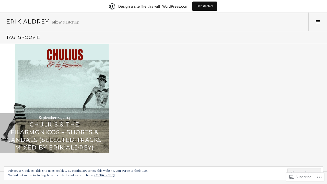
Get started (204, 6)
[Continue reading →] (54, 98)
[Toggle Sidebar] (317, 22)
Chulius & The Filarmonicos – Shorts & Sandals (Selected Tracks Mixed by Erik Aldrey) (54, 136)
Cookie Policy (104, 175)
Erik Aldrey (27, 21)
